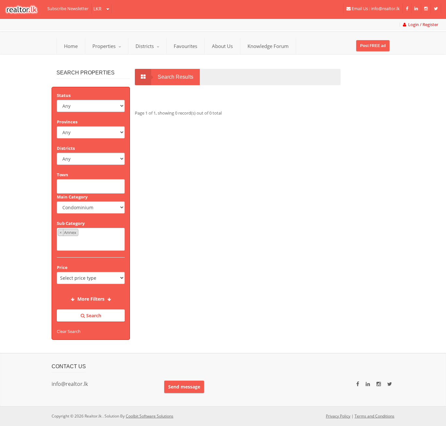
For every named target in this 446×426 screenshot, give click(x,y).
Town (62, 175)
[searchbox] (91, 186)
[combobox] (91, 186)
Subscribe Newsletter (67, 8)
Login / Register (422, 25)
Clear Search (69, 331)
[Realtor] (24, 9)
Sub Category (71, 223)
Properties (104, 46)
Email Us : (375, 8)
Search (93, 315)
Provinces (67, 122)
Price (62, 267)
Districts (145, 46)
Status (64, 95)
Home (71, 46)
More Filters (91, 299)
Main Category (72, 197)
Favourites (185, 46)
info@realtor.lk (70, 383)
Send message (184, 387)
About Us (222, 46)
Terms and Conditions (374, 416)
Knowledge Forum (268, 46)
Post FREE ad (373, 45)
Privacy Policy (338, 416)
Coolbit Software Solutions (149, 416)
